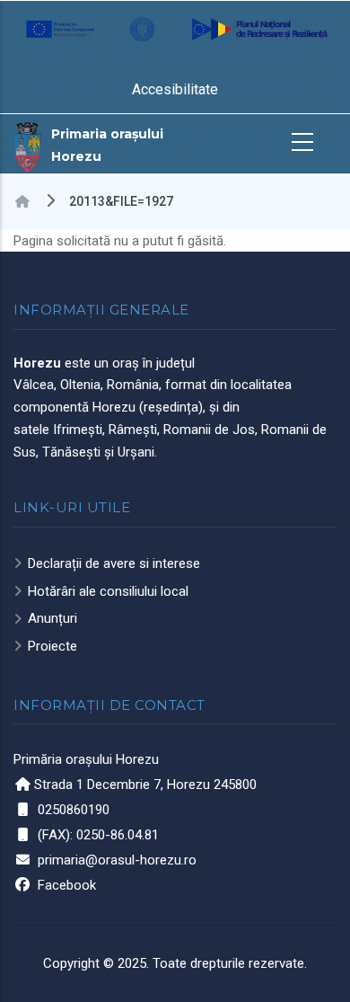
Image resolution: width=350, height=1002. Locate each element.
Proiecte (52, 646)
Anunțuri (52, 618)
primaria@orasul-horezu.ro (117, 860)
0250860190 (73, 810)
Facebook (67, 885)
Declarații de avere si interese (114, 563)
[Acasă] (27, 146)
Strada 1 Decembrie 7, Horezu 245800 (145, 784)
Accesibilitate (175, 89)
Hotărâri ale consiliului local (108, 591)
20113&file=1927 (121, 201)
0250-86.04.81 (117, 835)
